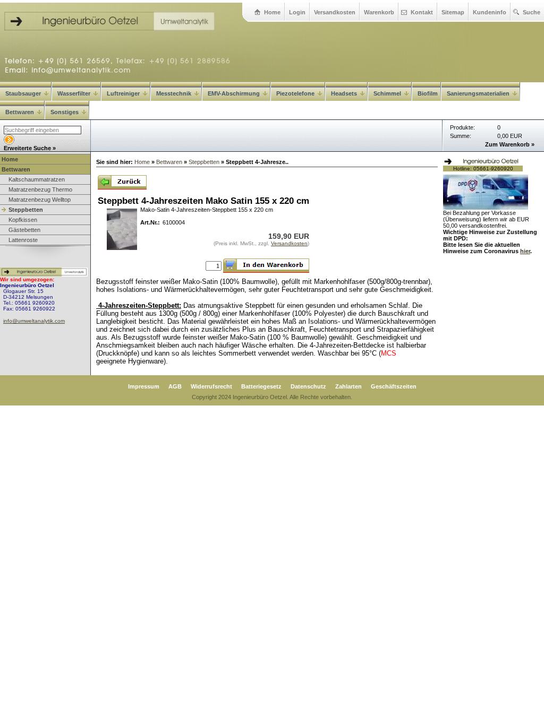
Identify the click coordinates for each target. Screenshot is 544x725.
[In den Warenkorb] (266, 265)
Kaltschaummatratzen (36, 179)
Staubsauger (23, 93)
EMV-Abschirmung (234, 93)
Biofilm (428, 93)
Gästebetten (24, 230)
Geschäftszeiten (393, 386)
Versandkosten (334, 12)
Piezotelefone (295, 93)
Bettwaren (19, 112)
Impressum (143, 386)
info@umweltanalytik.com (34, 321)
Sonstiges (64, 112)
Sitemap (452, 12)
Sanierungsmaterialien (478, 93)
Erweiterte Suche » (30, 148)
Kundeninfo (489, 12)
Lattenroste (23, 240)
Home (272, 12)
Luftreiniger (123, 93)
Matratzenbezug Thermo (40, 189)
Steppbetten (25, 209)
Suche (531, 12)
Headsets (344, 93)
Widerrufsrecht (211, 386)
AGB (175, 386)
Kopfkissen (22, 220)
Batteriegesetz (261, 386)
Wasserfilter (73, 93)
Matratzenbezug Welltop (39, 199)
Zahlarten (348, 386)
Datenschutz (308, 386)
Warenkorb (379, 12)
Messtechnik (173, 93)
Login (297, 12)
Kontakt (422, 12)
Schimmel (387, 93)
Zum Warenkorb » (509, 144)
